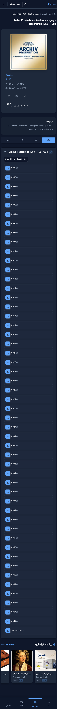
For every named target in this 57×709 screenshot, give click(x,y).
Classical (9, 75)
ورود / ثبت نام (15, 4)
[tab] (48, 140)
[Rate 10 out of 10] (26, 105)
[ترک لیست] (8, 140)
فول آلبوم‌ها (46, 14)
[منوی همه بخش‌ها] (3, 4)
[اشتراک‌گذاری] (24, 96)
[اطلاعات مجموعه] (21, 140)
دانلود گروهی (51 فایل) (13, 159)
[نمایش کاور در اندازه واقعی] (28, 51)
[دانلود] (7, 168)
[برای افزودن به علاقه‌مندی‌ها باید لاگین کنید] (8, 96)
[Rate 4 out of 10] (18, 105)
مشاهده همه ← (7, 644)
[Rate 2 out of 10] (15, 105)
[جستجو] (25, 4)
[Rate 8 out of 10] (23, 105)
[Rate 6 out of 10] (20, 105)
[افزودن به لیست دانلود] (16, 96)
